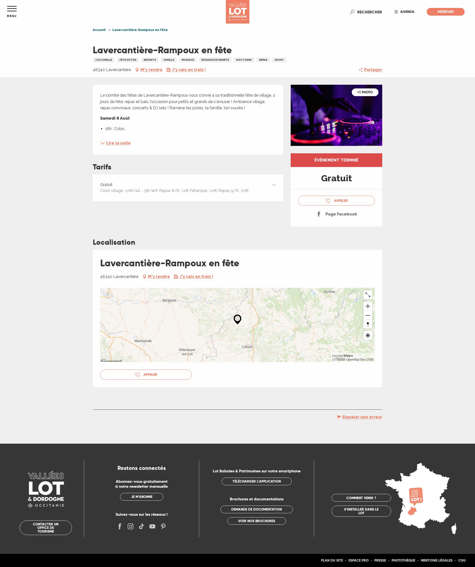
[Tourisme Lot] (237, 12)
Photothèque (403, 560)
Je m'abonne (141, 496)
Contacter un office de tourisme (45, 528)
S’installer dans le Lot (361, 511)
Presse (380, 560)
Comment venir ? (361, 498)
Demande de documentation (256, 509)
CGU (462, 560)
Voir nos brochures (256, 521)
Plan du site (332, 560)
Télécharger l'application (257, 481)
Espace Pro (359, 560)
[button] (369, 11)
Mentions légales (436, 560)
